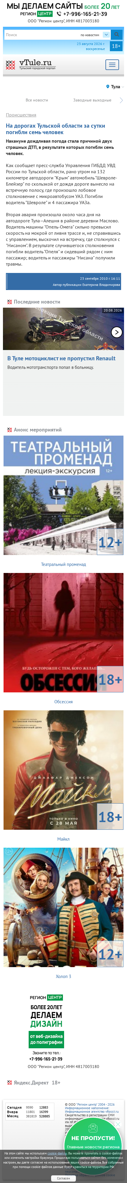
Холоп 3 (89, 961)
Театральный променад (81, 549)
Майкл (89, 824)
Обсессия (88, 687)
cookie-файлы (57, 1153)
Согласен (63, 1178)
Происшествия (21, 115)
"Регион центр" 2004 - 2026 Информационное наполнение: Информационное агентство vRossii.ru (92, 1108)
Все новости (37, 100)
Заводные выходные (92, 100)
